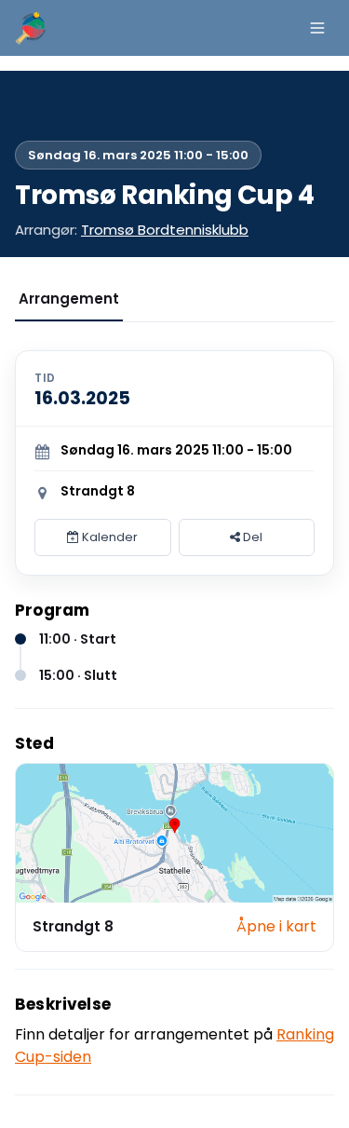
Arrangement (69, 298)
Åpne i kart (276, 926)
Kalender (108, 537)
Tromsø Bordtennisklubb (164, 229)
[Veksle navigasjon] (317, 28)
